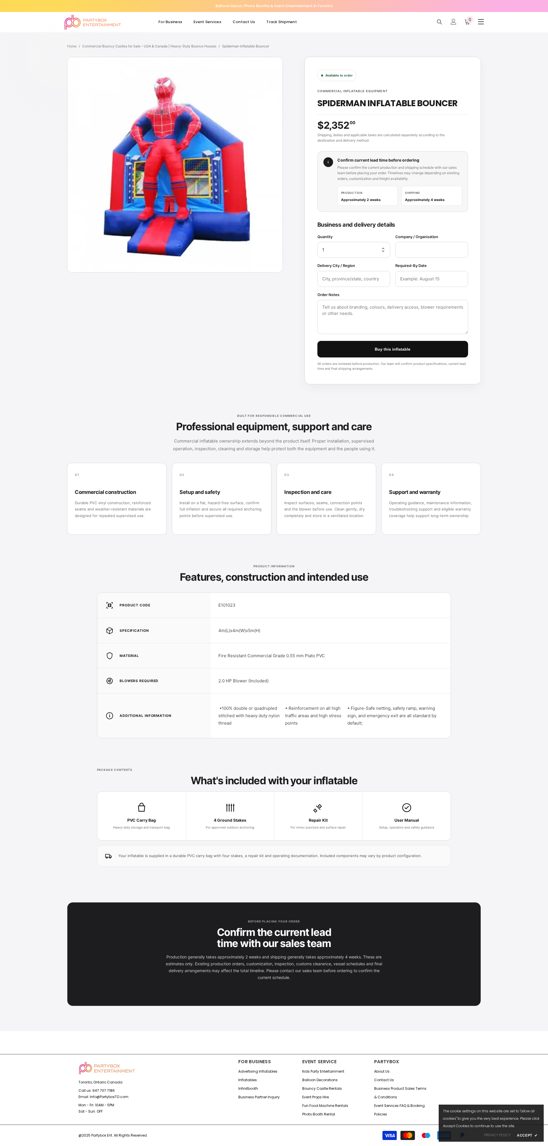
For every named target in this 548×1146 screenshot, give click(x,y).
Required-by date (411, 265)
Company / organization (416, 236)
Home (71, 46)
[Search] (439, 22)
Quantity (325, 236)
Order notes (328, 294)
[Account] (453, 22)
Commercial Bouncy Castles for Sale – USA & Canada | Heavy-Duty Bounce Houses (149, 46)
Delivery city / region (336, 265)
